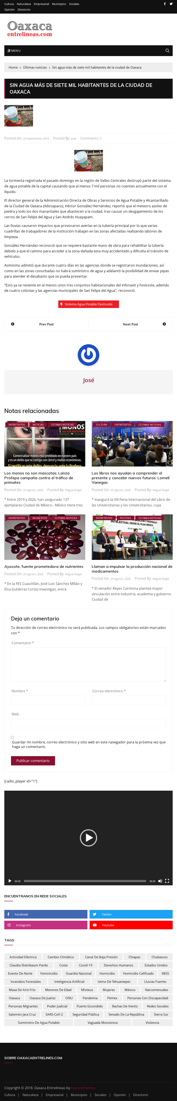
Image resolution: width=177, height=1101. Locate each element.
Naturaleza (24, 4)
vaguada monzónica (103, 1022)
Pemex (112, 998)
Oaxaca (14, 998)
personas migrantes (23, 1006)
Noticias (38, 424)
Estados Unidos (156, 965)
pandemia (90, 998)
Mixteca (87, 990)
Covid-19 (85, 965)
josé (73, 138)
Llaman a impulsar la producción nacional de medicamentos (132, 569)
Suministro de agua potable (39, 1022)
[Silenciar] (160, 881)
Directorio (24, 9)
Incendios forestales (26, 981)
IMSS (165, 973)
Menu (15, 51)
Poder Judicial (57, 1006)
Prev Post (46, 324)
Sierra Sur (161, 1014)
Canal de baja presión (101, 957)
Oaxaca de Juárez (42, 998)
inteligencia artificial (69, 981)
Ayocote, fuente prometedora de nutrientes (43, 566)
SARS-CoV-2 (54, 1014)
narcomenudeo (156, 990)
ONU (69, 998)
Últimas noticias (62, 424)
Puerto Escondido (90, 1006)
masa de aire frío (22, 990)
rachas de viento (125, 1006)
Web (15, 714)
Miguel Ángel (73, 490)
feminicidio (49, 973)
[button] (88, 838)
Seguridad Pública (86, 1014)
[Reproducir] (10, 881)
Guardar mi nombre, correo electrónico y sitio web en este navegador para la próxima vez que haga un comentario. (89, 744)
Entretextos (17, 424)
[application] (88, 838)
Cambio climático (61, 957)
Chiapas (134, 957)
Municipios (59, 4)
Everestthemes (83, 1087)
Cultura (9, 4)
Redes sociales (158, 1006)
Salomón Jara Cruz (22, 1014)
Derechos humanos (118, 965)
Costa (63, 965)
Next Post (130, 324)
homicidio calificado (138, 973)
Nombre (20, 691)
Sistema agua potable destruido (88, 304)
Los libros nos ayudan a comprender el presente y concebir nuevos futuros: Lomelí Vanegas (130, 478)
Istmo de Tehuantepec (114, 981)
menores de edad (58, 990)
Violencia (152, 1022)
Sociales (74, 4)
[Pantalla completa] (167, 881)
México (130, 990)
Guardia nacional (79, 973)
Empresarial (41, 4)
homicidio (107, 973)
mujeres (109, 990)
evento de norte (20, 973)
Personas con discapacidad (147, 998)
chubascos (160, 957)
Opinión (9, 9)
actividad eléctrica (22, 957)
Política (125, 518)
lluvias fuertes (155, 981)
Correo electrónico (109, 691)
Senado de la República (126, 1014)
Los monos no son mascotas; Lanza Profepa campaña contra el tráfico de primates (38, 478)
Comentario (23, 643)
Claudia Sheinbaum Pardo (28, 965)
